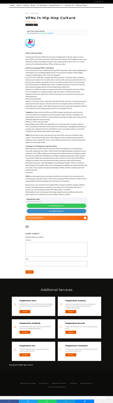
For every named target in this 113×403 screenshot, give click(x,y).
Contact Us (69, 5)
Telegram (51, 33)
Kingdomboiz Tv (56, 5)
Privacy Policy (86, 383)
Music (19, 5)
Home (12, 5)
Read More (24, 311)
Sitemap (73, 383)
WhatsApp (43, 33)
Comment (28, 240)
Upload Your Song (28, 383)
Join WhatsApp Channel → (56, 206)
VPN (27, 226)
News (33, 5)
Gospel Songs (29, 24)
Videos (26, 5)
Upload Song (81, 5)
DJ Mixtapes (42, 5)
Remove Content (59, 383)
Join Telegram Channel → (56, 211)
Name (27, 259)
